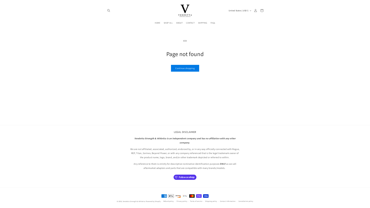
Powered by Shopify (153, 201)
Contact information (228, 201)
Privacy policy (182, 201)
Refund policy (168, 201)
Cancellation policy (245, 201)
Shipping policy (211, 201)
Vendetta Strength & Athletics (134, 201)
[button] (109, 10)
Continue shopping (185, 68)
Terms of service (196, 201)
